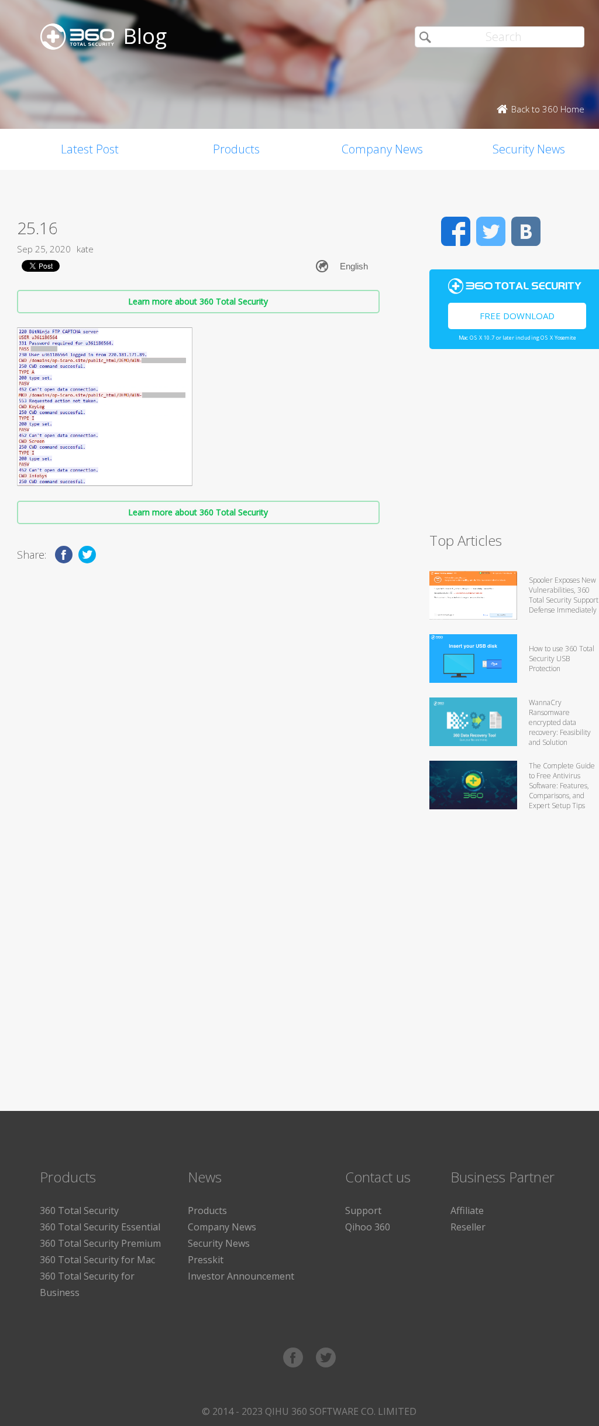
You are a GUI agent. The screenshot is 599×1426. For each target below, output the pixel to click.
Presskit (205, 1259)
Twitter (490, 231)
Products (236, 149)
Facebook (455, 231)
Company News (382, 149)
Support (363, 1210)
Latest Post (90, 149)
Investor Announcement (241, 1276)
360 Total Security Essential (100, 1226)
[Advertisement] (514, 445)
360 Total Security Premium (100, 1243)
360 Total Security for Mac (97, 1259)
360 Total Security (79, 1210)
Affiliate (467, 1210)
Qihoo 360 (367, 1226)
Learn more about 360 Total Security (198, 301)
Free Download (517, 316)
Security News (219, 1243)
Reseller (468, 1226)
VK (526, 231)
